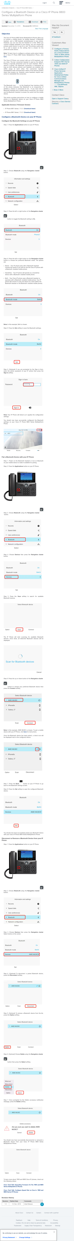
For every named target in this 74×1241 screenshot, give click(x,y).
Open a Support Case (59, 98)
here (5, 56)
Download (35, 22)
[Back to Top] (42, 1204)
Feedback (56, 37)
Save (9, 22)
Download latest (29, 108)
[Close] (54, 1232)
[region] (28, 1235)
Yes (54, 32)
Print (44, 22)
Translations (20, 22)
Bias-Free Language (41, 28)
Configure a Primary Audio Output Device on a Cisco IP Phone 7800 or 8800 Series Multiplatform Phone (61, 52)
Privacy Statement (9, 1237)
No (62, 32)
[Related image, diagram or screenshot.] (17, 85)
